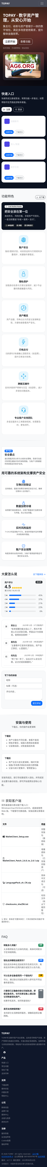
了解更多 (19, 132)
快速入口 (5, 1062)
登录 (20, 109)
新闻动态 (5, 1107)
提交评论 (37, 703)
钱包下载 (5, 1070)
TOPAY (6, 3)
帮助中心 (5, 1096)
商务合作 (5, 1122)
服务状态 (5, 1088)
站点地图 (41, 1156)
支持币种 (5, 1073)
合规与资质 (6, 1118)
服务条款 (5, 1133)
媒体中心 (5, 1114)
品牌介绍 (5, 1111)
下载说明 (5, 1085)
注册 (8, 109)
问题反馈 (5, 1092)
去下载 (41, 197)
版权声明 (5, 1144)
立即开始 (10, 41)
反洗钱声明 (6, 1137)
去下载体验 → (39, 574)
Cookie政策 (6, 1140)
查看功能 (25, 41)
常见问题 (5, 1066)
